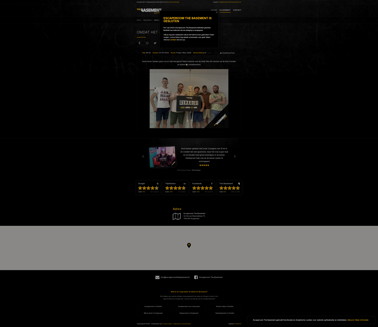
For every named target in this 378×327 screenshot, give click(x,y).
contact (173, 40)
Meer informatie (361, 320)
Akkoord (350, 320)
